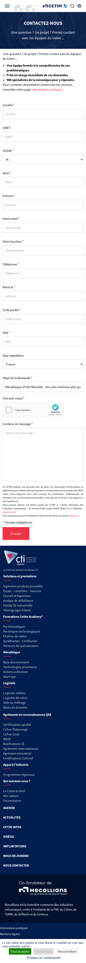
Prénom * (9, 196)
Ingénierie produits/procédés (23, 586)
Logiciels (9, 683)
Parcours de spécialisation (20, 646)
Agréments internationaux (20, 749)
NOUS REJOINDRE (16, 856)
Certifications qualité (17, 725)
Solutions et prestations (19, 576)
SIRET (6, 128)
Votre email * (11, 219)
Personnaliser (67, 951)
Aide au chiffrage (14, 703)
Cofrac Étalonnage (15, 729)
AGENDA (9, 808)
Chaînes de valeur (15, 636)
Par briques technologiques (21, 631)
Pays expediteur (13, 355)
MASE (7, 739)
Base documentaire (16, 662)
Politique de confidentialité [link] (44, 957)
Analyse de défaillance (18, 601)
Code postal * (12, 310)
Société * (9, 105)
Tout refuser (43, 951)
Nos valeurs (11, 796)
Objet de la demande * (17, 378)
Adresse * (9, 287)
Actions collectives (15, 672)
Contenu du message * (18, 424)
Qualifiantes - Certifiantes (20, 641)
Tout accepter (20, 951)
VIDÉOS (8, 837)
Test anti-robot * (14, 398)
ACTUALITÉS (12, 817)
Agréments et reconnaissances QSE (27, 715)
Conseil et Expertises (17, 596)
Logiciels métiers (14, 693)
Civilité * (8, 151)
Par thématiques (14, 627)
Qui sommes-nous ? (16, 781)
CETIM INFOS (12, 827)
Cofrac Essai (11, 734)
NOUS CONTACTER (16, 865)
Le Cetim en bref (14, 791)
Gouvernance (12, 801)
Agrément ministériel (17, 753)
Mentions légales (10, 934)
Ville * (6, 333)
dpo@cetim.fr (10, 512)
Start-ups (9, 677)
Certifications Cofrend (18, 758)
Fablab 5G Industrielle (17, 605)
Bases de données (15, 707)
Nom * (7, 173)
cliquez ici (74, 515)
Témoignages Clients (17, 610)
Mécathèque (11, 652)
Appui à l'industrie (15, 765)
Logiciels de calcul (15, 698)
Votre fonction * (13, 241)
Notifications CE (13, 744)
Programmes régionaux (19, 775)
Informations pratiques (47, 89)
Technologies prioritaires (20, 667)
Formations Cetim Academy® (23, 617)
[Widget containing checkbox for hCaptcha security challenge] (33, 409)
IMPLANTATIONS (14, 846)
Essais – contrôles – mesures (22, 591)
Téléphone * (11, 264)
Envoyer (16, 534)
